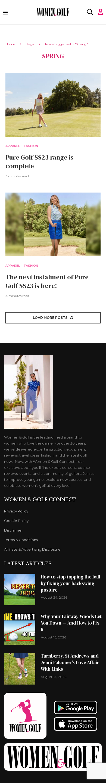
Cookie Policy (16, 521)
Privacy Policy (16, 511)
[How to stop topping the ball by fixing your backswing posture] (19, 589)
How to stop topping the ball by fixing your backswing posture (70, 583)
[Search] (89, 12)
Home (10, 44)
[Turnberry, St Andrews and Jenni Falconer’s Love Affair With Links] (19, 668)
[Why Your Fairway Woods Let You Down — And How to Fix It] (19, 629)
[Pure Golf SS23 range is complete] (53, 104)
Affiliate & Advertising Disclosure (32, 549)
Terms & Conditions (21, 540)
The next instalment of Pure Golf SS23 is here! (47, 281)
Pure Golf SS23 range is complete (39, 161)
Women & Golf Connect (40, 499)
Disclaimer (13, 530)
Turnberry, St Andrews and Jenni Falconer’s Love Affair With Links (70, 662)
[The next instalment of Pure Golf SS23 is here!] (53, 224)
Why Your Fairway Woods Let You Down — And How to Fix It (71, 623)
